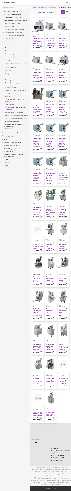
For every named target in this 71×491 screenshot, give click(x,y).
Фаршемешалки (10, 48)
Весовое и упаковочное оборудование (12, 136)
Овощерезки (9, 39)
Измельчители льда (11, 26)
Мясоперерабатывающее (12, 45)
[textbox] (15, 7)
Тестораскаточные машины (13, 32)
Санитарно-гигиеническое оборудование (13, 156)
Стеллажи (7, 129)
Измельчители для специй (13, 23)
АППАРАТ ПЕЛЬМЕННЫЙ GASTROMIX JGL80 (37, 110)
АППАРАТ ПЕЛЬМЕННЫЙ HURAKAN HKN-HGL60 (51, 211)
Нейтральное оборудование (14, 132)
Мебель (6, 139)
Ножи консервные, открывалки (14, 36)
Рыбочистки (8, 71)
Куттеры (7, 74)
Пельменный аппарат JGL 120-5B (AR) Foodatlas (63, 211)
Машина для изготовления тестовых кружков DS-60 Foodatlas (63, 41)
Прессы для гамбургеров (12, 80)
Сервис (6, 165)
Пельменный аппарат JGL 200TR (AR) (50, 414)
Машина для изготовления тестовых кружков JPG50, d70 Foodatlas (37, 176)
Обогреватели (8, 152)
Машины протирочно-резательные (15, 29)
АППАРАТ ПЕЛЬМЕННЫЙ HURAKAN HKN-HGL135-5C (38, 380)
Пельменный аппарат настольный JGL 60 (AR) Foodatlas (37, 211)
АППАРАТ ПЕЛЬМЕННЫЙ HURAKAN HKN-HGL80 (38, 245)
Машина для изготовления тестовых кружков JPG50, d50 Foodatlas (50, 142)
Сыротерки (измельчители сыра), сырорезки (15, 100)
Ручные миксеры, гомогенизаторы (15, 57)
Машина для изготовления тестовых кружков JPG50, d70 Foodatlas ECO (37, 142)
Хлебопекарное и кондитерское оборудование (15, 125)
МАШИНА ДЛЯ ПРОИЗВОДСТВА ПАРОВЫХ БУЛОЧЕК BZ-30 (63, 380)
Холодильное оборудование (14, 17)
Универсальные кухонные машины (15, 90)
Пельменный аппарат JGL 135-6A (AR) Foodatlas (37, 347)
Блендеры (8, 60)
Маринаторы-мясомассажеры (14, 112)
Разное (6, 162)
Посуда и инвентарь (11, 11)
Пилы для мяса (9, 104)
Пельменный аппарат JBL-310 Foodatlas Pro (50, 380)
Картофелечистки (10, 87)
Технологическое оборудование (15, 20)
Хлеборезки (8, 96)
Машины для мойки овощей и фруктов (16, 115)
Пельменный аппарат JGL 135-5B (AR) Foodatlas (63, 245)
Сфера (9, 2)
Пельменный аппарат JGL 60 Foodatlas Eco (63, 177)
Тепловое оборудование (12, 14)
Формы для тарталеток (12, 54)
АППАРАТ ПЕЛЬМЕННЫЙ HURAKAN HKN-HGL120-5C (63, 347)
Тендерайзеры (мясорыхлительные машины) (15, 84)
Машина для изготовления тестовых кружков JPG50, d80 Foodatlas (50, 176)
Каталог (34, 7)
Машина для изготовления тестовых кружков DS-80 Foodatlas (50, 75)
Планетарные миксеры (12, 51)
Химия (6, 159)
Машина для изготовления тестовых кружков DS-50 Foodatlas (50, 41)
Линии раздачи (9, 149)
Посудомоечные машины (13, 146)
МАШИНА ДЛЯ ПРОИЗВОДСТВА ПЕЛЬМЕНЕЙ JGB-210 (38, 414)
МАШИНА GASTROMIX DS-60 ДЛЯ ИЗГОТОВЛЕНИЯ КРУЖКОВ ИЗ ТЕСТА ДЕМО (38, 41)
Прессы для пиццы (10, 68)
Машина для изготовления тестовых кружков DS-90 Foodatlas (63, 75)
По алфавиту (42, 12)
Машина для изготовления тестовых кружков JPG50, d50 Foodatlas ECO (50, 108)
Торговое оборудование (12, 143)
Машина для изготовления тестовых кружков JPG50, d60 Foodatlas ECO (63, 108)
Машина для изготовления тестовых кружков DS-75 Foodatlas (38, 75)
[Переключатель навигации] (67, 2)
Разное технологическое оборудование (16, 118)
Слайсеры (8, 93)
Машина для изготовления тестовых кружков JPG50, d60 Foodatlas (63, 142)
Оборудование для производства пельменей (15, 108)
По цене (51, 12)
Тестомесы (8, 42)
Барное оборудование (11, 121)
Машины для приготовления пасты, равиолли (16, 64)
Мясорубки (8, 77)
